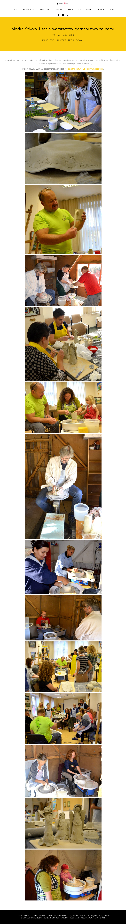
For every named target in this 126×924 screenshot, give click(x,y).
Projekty (44, 9)
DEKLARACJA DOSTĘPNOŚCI (56, 918)
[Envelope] (63, 15)
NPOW (59, 9)
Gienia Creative (79, 915)
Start (15, 9)
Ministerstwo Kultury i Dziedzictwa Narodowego (83, 69)
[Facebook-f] (59, 15)
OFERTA (70, 9)
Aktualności (29, 9)
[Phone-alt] (67, 15)
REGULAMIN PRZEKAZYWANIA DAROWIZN (88, 918)
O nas (99, 9)
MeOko (107, 915)
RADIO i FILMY (85, 9)
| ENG (111, 9)
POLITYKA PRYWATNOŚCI (31, 918)
